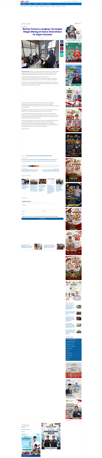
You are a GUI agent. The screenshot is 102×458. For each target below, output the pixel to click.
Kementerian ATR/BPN (70, 346)
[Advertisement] (51, 14)
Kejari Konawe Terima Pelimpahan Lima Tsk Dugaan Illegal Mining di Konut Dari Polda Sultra (39, 159)
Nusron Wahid (69, 348)
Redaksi (23, 431)
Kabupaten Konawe (70, 344)
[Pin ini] (61, 48)
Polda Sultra (68, 357)
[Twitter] (32, 166)
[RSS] (37, 166)
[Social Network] (80, 1)
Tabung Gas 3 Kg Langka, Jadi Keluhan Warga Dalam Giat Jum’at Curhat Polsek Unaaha (50, 170)
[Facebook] (30, 166)
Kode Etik (23, 427)
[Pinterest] (35, 166)
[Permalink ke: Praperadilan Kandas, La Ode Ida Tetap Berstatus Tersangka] (25, 181)
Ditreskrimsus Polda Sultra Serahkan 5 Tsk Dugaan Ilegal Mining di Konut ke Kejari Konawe (39, 161)
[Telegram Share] (61, 52)
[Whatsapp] (61, 55)
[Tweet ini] (61, 45)
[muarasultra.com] (25, 1)
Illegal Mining (24, 26)
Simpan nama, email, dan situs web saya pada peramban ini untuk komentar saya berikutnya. (40, 216)
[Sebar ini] (61, 41)
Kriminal (68, 359)
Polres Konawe (69, 352)
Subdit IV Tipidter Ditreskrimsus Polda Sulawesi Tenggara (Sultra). (39, 155)
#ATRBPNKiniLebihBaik (70, 341)
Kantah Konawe (69, 355)
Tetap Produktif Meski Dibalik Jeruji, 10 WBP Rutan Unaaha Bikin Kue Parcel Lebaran (30, 170)
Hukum (67, 350)
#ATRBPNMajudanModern (71, 339)
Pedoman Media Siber (26, 429)
